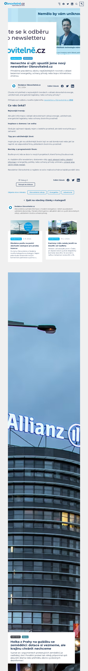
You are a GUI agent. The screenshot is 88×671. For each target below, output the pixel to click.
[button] (59, 4)
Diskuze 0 (24, 180)
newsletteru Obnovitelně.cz (58, 100)
